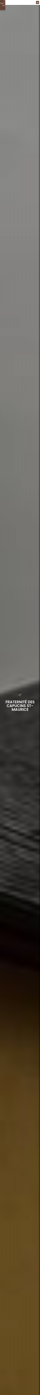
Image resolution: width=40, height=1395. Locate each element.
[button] (37, 2)
